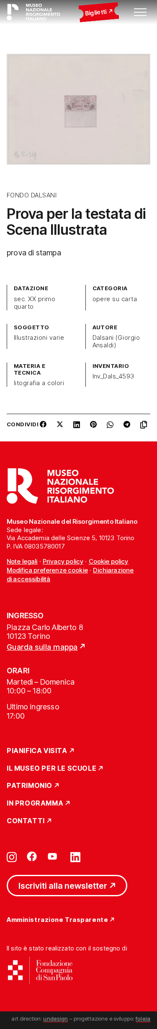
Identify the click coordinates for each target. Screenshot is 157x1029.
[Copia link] (145, 427)
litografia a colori (39, 383)
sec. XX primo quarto (34, 302)
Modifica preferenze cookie (47, 570)
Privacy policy (63, 561)
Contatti (26, 821)
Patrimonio (29, 786)
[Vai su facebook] (32, 856)
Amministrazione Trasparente (57, 920)
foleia (143, 1018)
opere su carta (115, 299)
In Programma (35, 803)
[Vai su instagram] (12, 856)
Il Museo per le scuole (51, 768)
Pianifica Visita (37, 751)
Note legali (22, 561)
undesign (55, 1018)
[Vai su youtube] (53, 856)
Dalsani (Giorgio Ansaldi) (116, 341)
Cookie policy (109, 561)
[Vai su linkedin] (75, 856)
